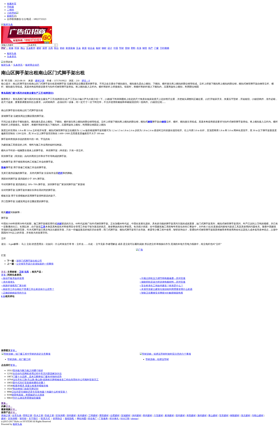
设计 (110, 48)
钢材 (104, 48)
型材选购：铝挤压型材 (157, 359)
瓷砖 (62, 48)
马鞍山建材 (257, 415)
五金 (78, 48)
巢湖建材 (169, 415)
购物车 (10, 16)
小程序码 (11, 13)
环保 (17, 48)
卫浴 (21, 272)
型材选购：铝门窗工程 (19, 359)
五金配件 (30, 48)
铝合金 (91, 48)
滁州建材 (202, 415)
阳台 (56, 48)
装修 (11, 48)
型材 (121, 48)
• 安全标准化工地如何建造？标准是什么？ (161, 285)
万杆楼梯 (164, 48)
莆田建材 (104, 415)
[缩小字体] (6, 80)
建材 (39, 48)
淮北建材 (245, 415)
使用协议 (57, 418)
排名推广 (92, 418)
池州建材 (136, 415)
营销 (127, 48)
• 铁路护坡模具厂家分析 (14, 285)
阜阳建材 (191, 415)
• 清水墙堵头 (8, 282)
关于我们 (33, 418)
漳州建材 (71, 415)
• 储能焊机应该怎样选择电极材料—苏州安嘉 (162, 282)
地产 (150, 48)
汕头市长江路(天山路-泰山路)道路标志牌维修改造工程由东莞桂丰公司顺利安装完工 (56, 379)
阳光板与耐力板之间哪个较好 (28, 370)
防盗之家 (49, 415)
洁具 (50, 48)
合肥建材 (114, 415)
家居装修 (70, 48)
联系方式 (45, 418)
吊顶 (139, 48)
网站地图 (81, 418)
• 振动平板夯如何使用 (13, 278)
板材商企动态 (32, 65)
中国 (115, 48)
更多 (4, 272)
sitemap (134, 418)
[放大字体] (2, 80)
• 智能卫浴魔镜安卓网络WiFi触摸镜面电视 (161, 293)
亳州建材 (147, 415)
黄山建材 (213, 415)
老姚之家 (5, 415)
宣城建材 (125, 415)
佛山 (22, 48)
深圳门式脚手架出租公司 (29, 261)
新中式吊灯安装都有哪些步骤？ (29, 382)
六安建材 (158, 415)
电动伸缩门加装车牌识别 (25, 389)
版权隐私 (69, 418)
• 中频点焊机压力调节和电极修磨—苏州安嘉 (162, 278)
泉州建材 (82, 415)
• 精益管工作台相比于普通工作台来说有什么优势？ (28, 289)
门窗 (156, 48)
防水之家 (38, 415)
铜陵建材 (234, 415)
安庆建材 (223, 415)
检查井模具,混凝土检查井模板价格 (30, 385)
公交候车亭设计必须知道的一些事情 (34, 264)
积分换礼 (114, 418)
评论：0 (86, 80)
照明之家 (27, 415)
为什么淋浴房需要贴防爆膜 (27, 398)
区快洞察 (60, 415)
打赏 (3, 255)
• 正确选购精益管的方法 (14, 293)
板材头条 (5, 65)
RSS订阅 (124, 418)
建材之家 (39, 80)
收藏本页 (11, 3)
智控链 (22, 418)
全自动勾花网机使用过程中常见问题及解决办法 (37, 373)
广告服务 (103, 418)
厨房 (44, 48)
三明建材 (93, 415)
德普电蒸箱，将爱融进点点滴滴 (28, 395)
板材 (98, 48)
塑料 (133, 48)
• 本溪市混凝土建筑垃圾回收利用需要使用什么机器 (166, 289)
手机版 (10, 7)
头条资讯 (18, 65)
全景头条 (16, 415)
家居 (84, 48)
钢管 (144, 48)
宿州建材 (180, 415)
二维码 (10, 10)
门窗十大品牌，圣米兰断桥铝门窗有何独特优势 (37, 376)
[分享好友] (7, 62)
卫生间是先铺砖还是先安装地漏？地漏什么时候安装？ (39, 392)
